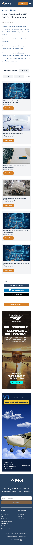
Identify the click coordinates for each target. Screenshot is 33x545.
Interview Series (5, 528)
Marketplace (21, 514)
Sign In (23, 3)
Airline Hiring (4, 523)
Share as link (18, 294)
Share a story (5, 514)
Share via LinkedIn (18, 290)
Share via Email (18, 285)
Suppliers (4, 525)
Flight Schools (5, 518)
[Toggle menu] (30, 3)
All (2, 516)
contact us (5, 41)
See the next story (15, 304)
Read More (8, 108)
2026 (23, 70)
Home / (6, 10)
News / (14, 10)
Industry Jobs (21, 518)
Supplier (20, 516)
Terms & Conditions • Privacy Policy (16, 536)
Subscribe (16, 502)
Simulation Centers (6, 521)
